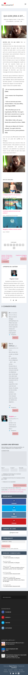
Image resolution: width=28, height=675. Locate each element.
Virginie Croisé (12, 19)
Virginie (11, 416)
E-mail (13, 468)
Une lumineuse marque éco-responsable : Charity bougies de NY (16, 655)
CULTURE (16, 21)
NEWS (7, 650)
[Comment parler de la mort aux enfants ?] (12, 209)
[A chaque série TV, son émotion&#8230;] (12, 193)
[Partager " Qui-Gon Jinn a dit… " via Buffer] (20, 244)
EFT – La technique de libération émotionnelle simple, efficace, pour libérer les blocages (14, 580)
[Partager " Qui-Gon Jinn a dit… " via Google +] (11, 244)
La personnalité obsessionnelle (12, 573)
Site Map (21, 670)
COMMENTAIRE (5, 450)
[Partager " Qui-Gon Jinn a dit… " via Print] (14, 247)
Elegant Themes (13, 666)
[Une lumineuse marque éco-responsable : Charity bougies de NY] (3, 656)
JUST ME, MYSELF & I (10, 644)
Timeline (6, 671)
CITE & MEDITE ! (10, 21)
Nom (3, 468)
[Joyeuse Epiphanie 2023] (3, 650)
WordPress (14, 667)
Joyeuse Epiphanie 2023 (12, 649)
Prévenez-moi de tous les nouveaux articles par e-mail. (13, 478)
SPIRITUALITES (9, 657)
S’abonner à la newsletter (9, 482)
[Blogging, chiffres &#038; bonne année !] (12, 227)
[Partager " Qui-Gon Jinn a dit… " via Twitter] (8, 244)
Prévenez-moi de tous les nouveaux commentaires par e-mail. (11, 474)
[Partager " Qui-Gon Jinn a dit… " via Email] (23, 244)
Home (5, 670)
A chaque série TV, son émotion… (12, 194)
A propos (10, 670)
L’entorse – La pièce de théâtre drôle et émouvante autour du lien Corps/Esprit (13, 568)
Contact (16, 670)
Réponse (15, 337)
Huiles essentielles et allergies (12, 557)
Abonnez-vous (5, 546)
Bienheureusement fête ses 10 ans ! (15, 642)
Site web (21, 468)
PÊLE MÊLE (17, 657)
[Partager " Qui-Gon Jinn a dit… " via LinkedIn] (17, 244)
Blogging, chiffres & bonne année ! (12, 229)
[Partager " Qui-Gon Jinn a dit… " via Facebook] (5, 244)
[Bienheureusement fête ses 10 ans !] (3, 644)
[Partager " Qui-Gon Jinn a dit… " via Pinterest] (14, 244)
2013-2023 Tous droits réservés (17, 671)
